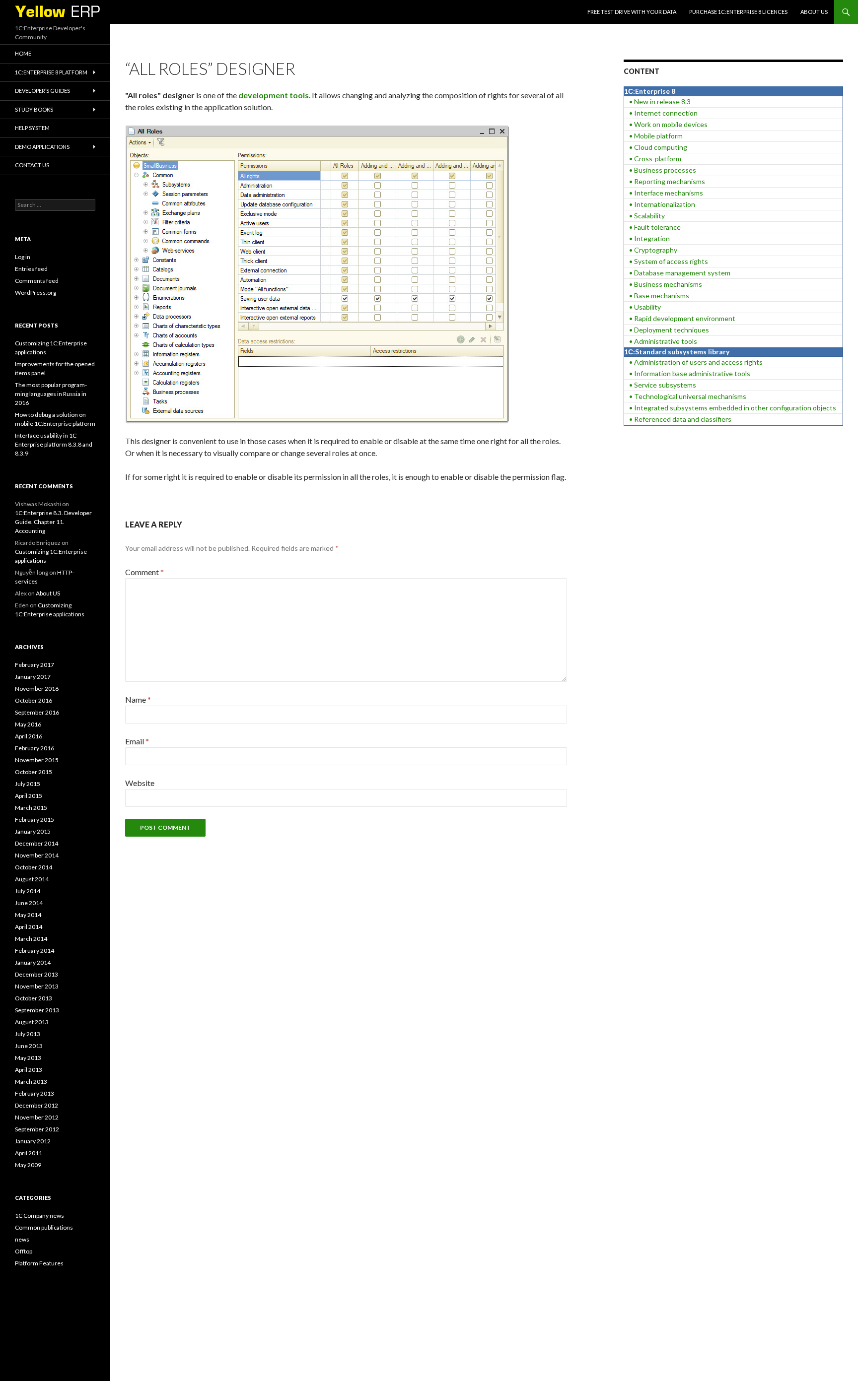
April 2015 (28, 795)
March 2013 (31, 1081)
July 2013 (27, 1034)
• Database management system (679, 272)
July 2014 (27, 891)
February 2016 (34, 748)
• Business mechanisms (665, 284)
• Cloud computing (658, 147)
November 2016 (37, 688)
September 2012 (37, 1129)
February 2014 (34, 950)
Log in (22, 257)
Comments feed (37, 280)
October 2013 (33, 998)
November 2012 (37, 1117)
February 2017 (34, 664)
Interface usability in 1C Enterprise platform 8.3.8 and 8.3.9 (53, 444)
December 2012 (36, 1105)
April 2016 (28, 736)
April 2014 (28, 926)
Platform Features (39, 1263)
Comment (144, 572)
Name (138, 699)
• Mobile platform (656, 136)
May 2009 (28, 1165)
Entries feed (31, 268)
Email (137, 741)
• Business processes (662, 170)
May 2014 (28, 915)
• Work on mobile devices (668, 124)
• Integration (649, 238)
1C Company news (39, 1215)
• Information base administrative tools (689, 373)
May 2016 (28, 724)
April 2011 (28, 1153)
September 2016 (37, 712)
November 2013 (37, 986)
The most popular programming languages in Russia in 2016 (51, 393)
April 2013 (28, 1069)
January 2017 (33, 676)
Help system (32, 128)
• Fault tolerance (655, 227)
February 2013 (34, 1093)
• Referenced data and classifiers (680, 419)
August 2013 (32, 1022)
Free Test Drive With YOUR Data (631, 11)
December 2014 (36, 843)
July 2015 (27, 784)
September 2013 (37, 1010)
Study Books (34, 109)
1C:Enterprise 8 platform (51, 72)
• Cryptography (653, 250)
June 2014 (29, 903)
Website (139, 783)
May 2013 (28, 1057)
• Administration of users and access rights (696, 362)
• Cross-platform (655, 158)
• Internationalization (662, 204)
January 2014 (33, 962)
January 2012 (33, 1141)
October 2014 (33, 867)
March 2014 (31, 938)
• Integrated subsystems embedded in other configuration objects (732, 407)
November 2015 (37, 760)
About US (814, 11)
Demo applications (42, 146)
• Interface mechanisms (666, 193)
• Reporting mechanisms (667, 181)
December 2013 (36, 974)
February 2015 (34, 819)
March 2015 (31, 807)
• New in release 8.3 (660, 101)
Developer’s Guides (42, 90)
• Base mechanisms (659, 295)
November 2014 (37, 855)
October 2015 (33, 772)
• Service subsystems (662, 385)
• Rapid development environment (682, 318)
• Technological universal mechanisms (687, 396)
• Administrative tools (663, 341)
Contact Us (32, 165)
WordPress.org (35, 292)
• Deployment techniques (669, 330)
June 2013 (29, 1046)
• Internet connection (663, 113)
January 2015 (33, 831)
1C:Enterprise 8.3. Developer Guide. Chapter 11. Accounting (53, 521)
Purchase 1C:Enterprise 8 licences (738, 11)
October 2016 (33, 700)
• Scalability (647, 215)
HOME (23, 53)
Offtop (23, 1251)
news (22, 1239)
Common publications (44, 1227)
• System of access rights (668, 261)
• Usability (645, 307)
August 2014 (32, 879)
